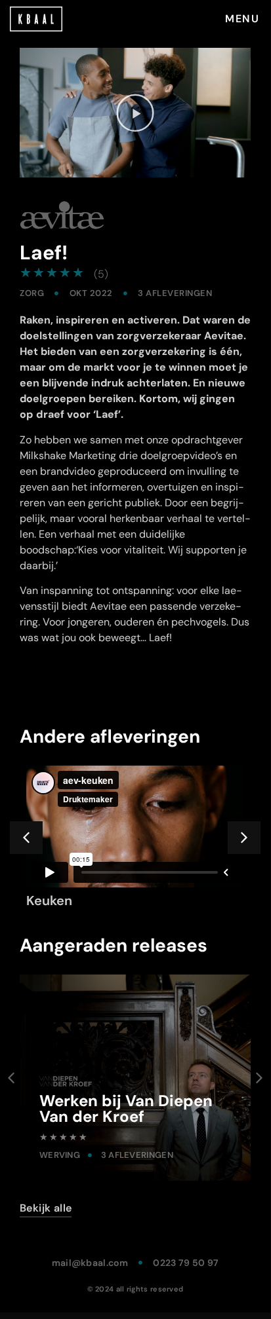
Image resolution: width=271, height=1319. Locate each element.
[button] (135, 112)
